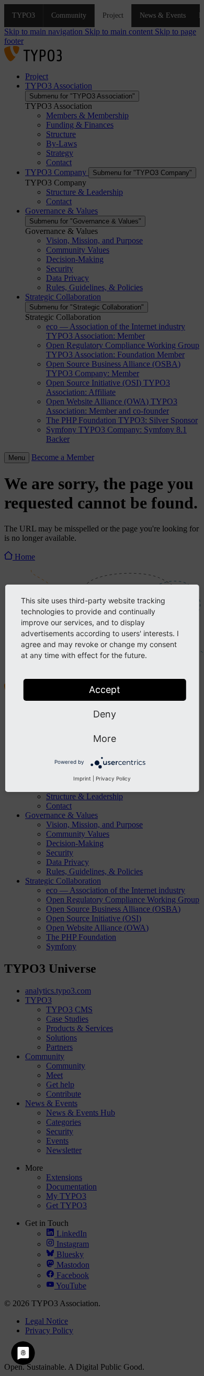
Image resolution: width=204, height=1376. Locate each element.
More (104, 738)
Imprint (82, 778)
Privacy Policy (113, 778)
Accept (104, 689)
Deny (104, 714)
